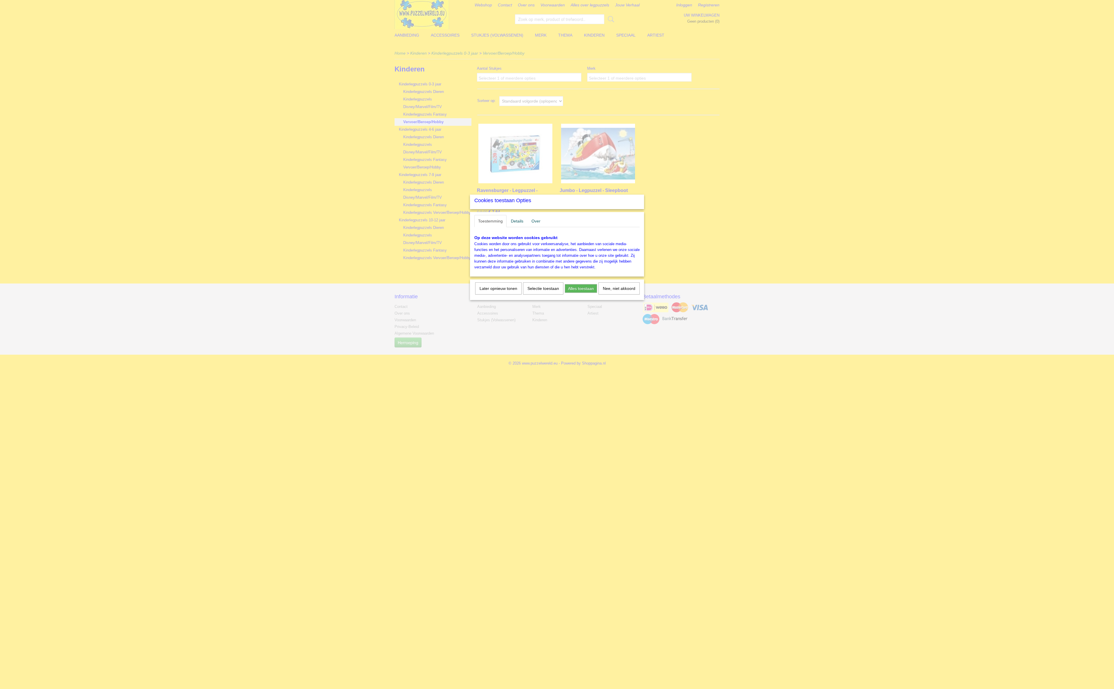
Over (535, 221)
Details (517, 221)
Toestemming (490, 221)
